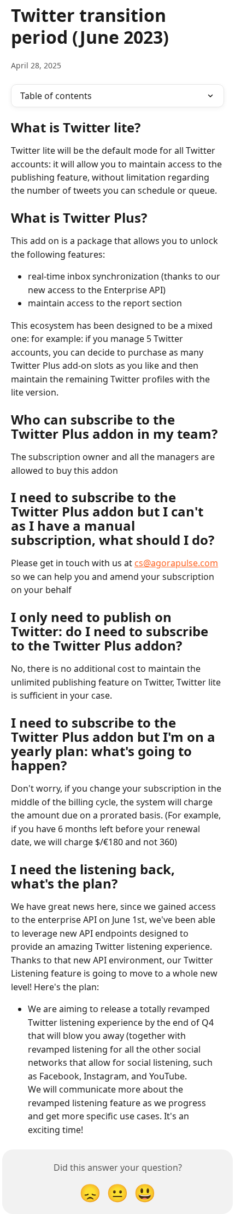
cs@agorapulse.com (176, 563)
